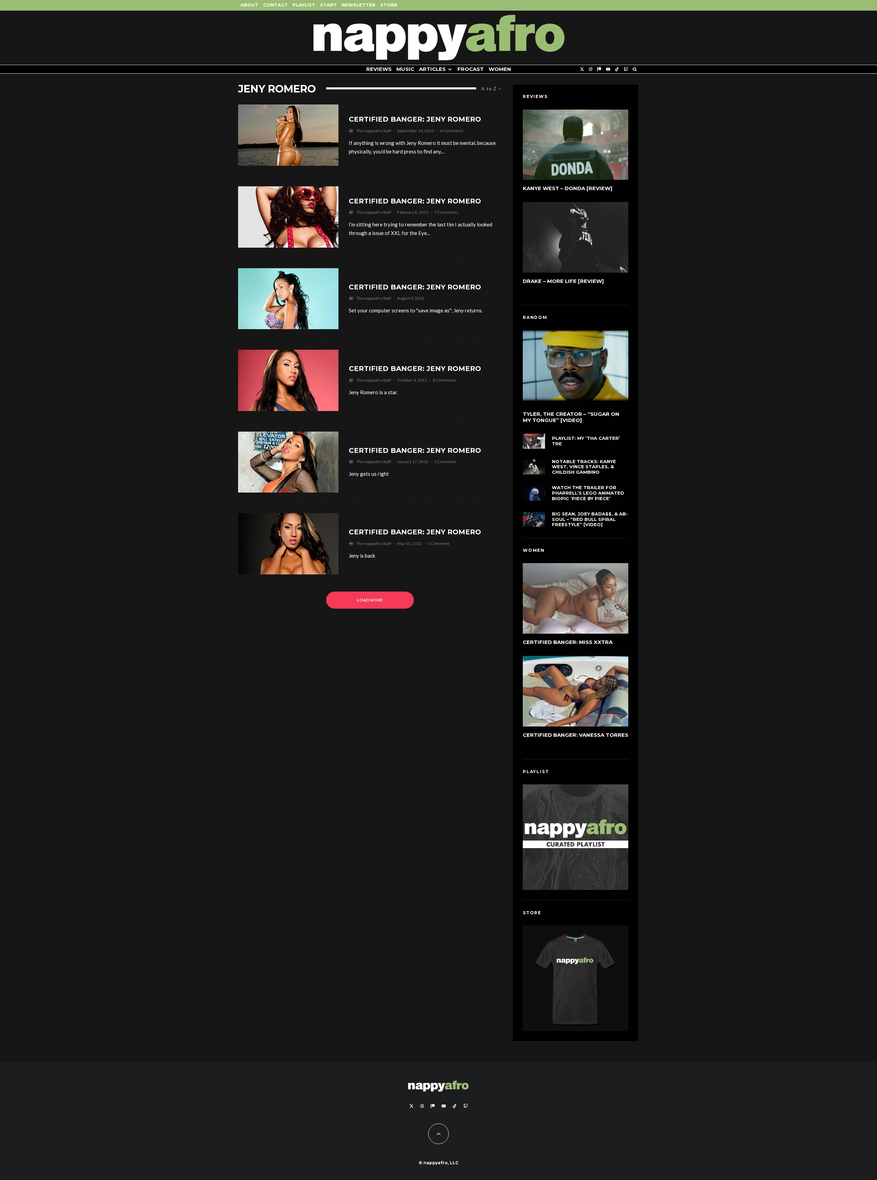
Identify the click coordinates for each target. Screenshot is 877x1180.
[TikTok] (617, 69)
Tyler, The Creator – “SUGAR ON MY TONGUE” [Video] (571, 417)
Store (388, 5)
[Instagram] (590, 69)
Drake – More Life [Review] (563, 281)
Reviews (379, 69)
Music (405, 69)
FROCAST (470, 69)
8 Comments (445, 380)
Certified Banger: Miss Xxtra (568, 642)
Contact (275, 5)
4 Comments (452, 130)
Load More (370, 600)
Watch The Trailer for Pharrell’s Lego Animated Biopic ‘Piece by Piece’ (588, 493)
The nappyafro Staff (373, 130)
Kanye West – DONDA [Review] (568, 188)
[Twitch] (625, 69)
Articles (432, 69)
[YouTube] (608, 69)
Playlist (304, 5)
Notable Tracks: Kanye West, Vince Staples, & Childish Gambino (584, 467)
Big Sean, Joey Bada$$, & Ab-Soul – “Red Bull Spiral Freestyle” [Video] (590, 519)
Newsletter (358, 5)
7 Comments (446, 212)
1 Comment (445, 461)
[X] (582, 69)
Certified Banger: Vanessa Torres (575, 735)
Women (500, 69)
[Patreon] (599, 69)
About (249, 5)
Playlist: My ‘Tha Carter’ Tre (586, 441)
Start (328, 5)
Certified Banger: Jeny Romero (415, 119)
